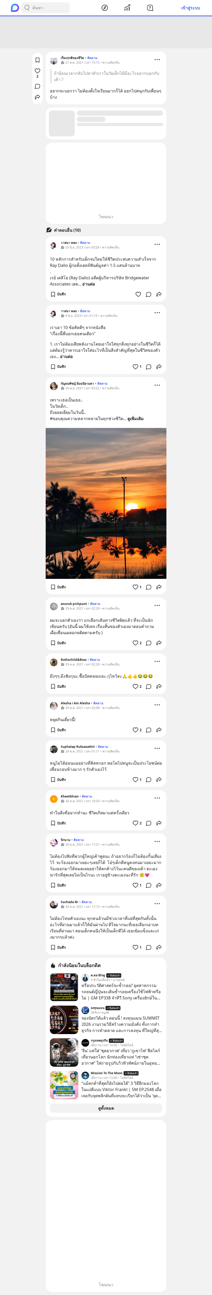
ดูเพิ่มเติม (135, 418)
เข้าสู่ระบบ (190, 8)
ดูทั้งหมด (106, 1108)
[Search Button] (27, 8)
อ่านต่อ (88, 284)
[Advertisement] (106, 32)
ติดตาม (92, 58)
